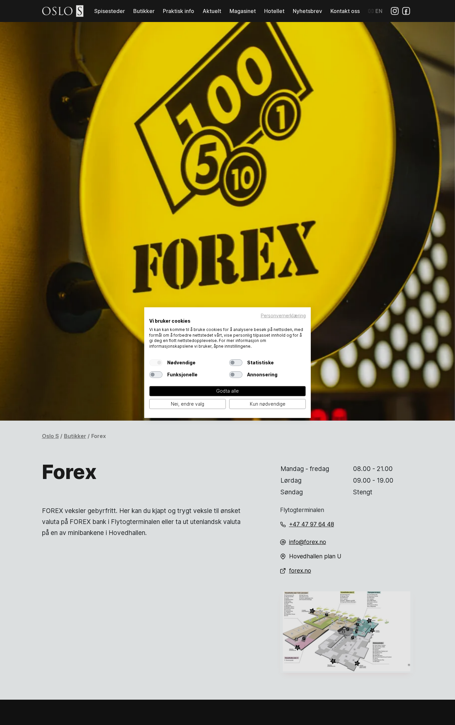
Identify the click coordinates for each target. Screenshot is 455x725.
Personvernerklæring (283, 315)
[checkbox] (156, 362)
